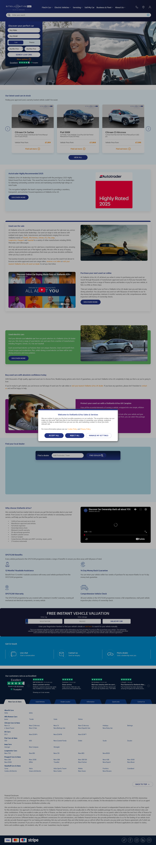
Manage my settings (98, 435)
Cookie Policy (72, 429)
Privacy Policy (86, 429)
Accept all (54, 435)
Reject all (74, 435)
